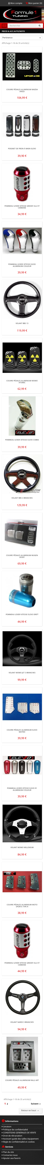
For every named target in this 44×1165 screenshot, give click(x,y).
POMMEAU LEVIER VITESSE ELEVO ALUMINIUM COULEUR (22, 265)
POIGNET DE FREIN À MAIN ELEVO (22, 148)
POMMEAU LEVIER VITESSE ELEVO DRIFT (22, 614)
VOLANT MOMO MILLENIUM (22, 847)
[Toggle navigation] (4, 25)
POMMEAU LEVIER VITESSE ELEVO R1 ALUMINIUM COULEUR (22, 789)
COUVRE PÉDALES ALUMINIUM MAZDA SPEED (22, 90)
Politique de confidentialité (15, 1129)
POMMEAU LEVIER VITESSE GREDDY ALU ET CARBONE (22, 207)
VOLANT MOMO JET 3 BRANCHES (22, 672)
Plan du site (8, 1152)
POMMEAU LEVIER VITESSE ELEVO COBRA (22, 440)
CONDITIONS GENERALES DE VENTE (19, 1132)
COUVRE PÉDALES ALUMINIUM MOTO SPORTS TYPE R (22, 905)
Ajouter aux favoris (12, 1158)
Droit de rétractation (12, 1135)
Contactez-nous (10, 1155)
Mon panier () (35, 3)
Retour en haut (30, 1110)
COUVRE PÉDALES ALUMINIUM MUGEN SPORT (22, 556)
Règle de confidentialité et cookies (19, 1142)
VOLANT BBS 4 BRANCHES (22, 498)
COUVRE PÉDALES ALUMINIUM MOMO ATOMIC (22, 382)
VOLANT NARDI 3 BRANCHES (22, 1022)
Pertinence (22, 37)
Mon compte (16, 3)
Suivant (36, 1103)
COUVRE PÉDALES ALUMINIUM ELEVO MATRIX (22, 731)
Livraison (7, 1126)
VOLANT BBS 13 (22, 323)
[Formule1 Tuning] (22, 14)
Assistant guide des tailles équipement (21, 1139)
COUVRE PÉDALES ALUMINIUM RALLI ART (22, 1080)
